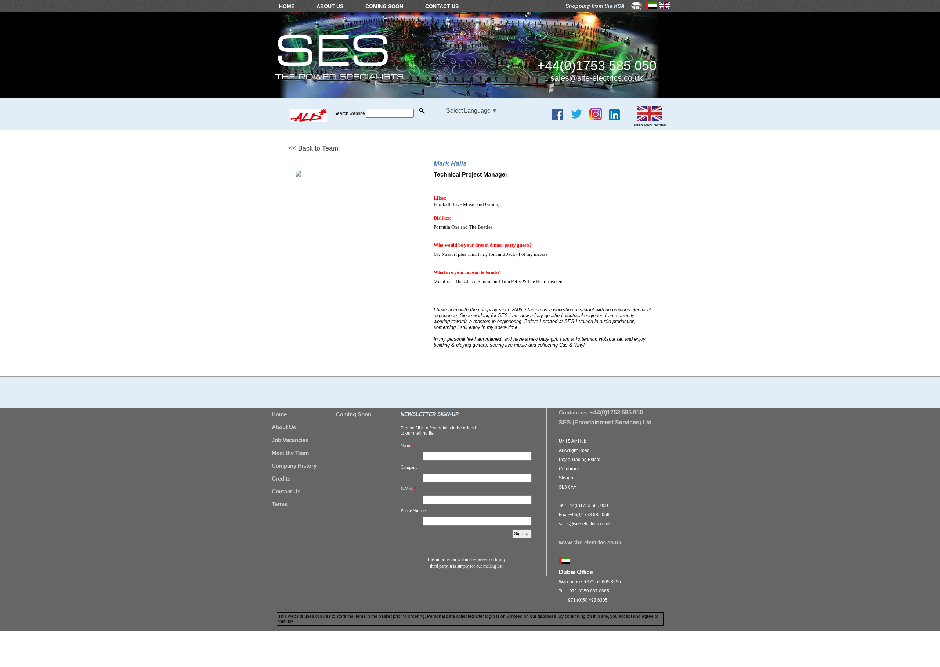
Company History (294, 466)
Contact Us (286, 491)
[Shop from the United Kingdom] (664, 7)
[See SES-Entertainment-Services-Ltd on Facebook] (560, 118)
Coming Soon (353, 414)
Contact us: (601, 412)
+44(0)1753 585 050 (597, 65)
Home (279, 414)
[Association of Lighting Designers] (308, 120)
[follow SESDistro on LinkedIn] (617, 118)
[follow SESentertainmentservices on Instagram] (598, 118)
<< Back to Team (313, 148)
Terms (280, 504)
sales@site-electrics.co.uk (596, 78)
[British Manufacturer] (649, 119)
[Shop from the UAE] (651, 7)
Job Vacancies (290, 440)
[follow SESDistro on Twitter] (579, 118)
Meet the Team (290, 453)
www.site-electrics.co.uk (590, 542)
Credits (281, 478)
